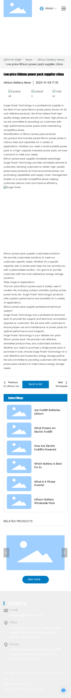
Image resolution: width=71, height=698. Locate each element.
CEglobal (38, 690)
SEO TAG (9, 690)
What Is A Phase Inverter (44, 484)
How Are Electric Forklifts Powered (45, 448)
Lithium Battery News (50, 60)
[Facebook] (15, 93)
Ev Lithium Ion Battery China (11, 388)
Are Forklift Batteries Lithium (47, 412)
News (28, 60)
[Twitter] (58, 93)
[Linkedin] (37, 93)
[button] (6, 552)
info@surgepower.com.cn (26, 615)
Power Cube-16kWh (35, 551)
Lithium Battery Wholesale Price (44, 501)
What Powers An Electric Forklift (45, 430)
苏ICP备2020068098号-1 (18, 684)
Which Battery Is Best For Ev (48, 466)
